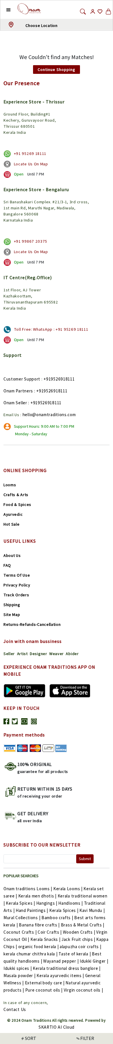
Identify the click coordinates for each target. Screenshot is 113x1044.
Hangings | (46, 903)
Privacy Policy (16, 585)
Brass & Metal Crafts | (82, 925)
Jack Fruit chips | (78, 939)
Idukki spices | (17, 968)
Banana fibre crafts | (39, 925)
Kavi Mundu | (92, 910)
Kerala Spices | (20, 903)
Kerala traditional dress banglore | (67, 968)
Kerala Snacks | (45, 939)
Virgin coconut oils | (83, 990)
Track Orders (16, 595)
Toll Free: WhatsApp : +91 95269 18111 (51, 329)
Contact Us (14, 1009)
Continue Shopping (56, 69)
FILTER (87, 1038)
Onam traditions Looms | (27, 888)
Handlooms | (70, 903)
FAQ (7, 565)
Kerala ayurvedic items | (60, 975)
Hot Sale (11, 524)
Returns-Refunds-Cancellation (32, 624)
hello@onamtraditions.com (49, 414)
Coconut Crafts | (20, 932)
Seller (9, 653)
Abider (72, 653)
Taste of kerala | (75, 954)
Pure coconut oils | (44, 990)
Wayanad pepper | (61, 961)
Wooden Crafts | (79, 932)
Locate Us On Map (31, 164)
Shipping (11, 605)
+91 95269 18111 (30, 153)
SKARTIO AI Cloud (56, 1027)
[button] (4, 9)
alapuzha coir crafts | (80, 946)
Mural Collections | (21, 917)
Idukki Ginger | (94, 961)
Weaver (56, 653)
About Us (12, 555)
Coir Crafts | (50, 932)
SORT (30, 1038)
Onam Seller (15, 402)
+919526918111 (58, 379)
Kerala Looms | (68, 888)
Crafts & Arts (15, 495)
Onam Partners (18, 391)
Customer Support (21, 379)
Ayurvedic (13, 514)
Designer (38, 653)
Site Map (11, 614)
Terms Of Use (16, 575)
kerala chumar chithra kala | (30, 954)
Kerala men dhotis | (37, 896)
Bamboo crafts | (57, 917)
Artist (22, 653)
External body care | (45, 983)
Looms (9, 485)
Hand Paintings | (32, 910)
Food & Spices (17, 504)
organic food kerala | (38, 946)
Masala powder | (19, 975)
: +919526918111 (51, 391)
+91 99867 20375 (31, 241)
